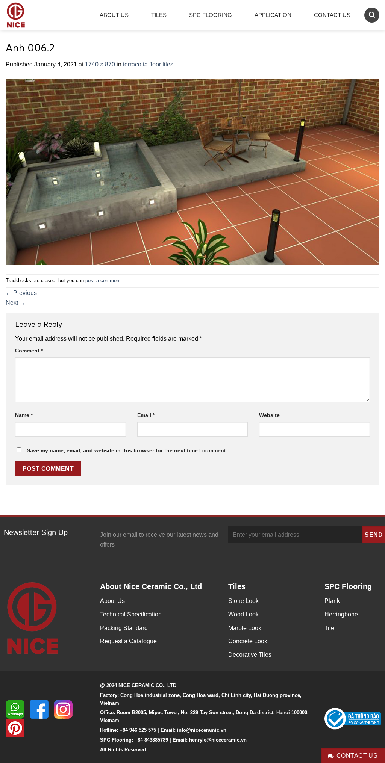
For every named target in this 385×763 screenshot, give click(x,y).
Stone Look (243, 601)
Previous (21, 293)
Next (16, 302)
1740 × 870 (100, 64)
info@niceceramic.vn (201, 730)
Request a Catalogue (128, 641)
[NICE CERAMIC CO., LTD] (26, 15)
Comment (29, 351)
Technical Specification (131, 614)
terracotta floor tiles (148, 64)
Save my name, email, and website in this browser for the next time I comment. (127, 450)
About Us (114, 15)
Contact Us (332, 15)
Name (24, 415)
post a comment (103, 280)
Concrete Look (247, 641)
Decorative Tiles (249, 654)
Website (269, 415)
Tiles (159, 15)
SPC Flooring (210, 15)
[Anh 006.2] (192, 171)
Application (273, 15)
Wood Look (243, 614)
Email (146, 415)
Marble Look (244, 628)
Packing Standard (124, 628)
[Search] (372, 15)
